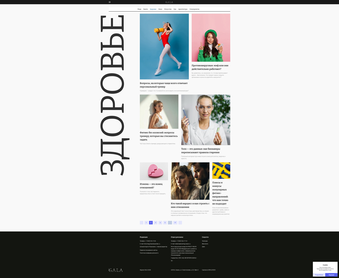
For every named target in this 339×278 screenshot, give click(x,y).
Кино (160, 9)
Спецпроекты (194, 9)
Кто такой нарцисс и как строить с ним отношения (190, 205)
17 (175, 223)
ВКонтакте (205, 244)
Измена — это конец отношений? (151, 186)
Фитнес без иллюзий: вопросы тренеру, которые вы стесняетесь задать (159, 136)
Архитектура (182, 9)
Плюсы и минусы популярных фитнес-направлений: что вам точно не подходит (220, 193)
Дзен (203, 246)
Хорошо (331, 275)
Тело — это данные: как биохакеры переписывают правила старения (200, 151)
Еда (175, 9)
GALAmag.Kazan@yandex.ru (152, 244)
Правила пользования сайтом (148, 250)
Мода (139, 9)
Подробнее (319, 275)
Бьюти (145, 9)
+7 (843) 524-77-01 (182, 241)
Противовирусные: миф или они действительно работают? (210, 67)
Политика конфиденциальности (149, 253)
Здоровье (153, 9)
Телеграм (205, 241)
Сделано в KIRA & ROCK (208, 270)
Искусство (168, 9)
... (170, 223)
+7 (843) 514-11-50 (150, 241)
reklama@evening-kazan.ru (183, 244)
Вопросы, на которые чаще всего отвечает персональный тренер (164, 85)
